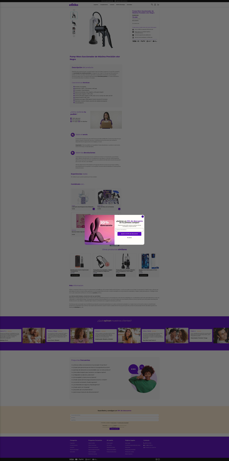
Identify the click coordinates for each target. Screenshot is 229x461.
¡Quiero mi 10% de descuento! (129, 233)
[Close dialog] (143, 216)
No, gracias (129, 237)
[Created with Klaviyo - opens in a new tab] (114, 245)
